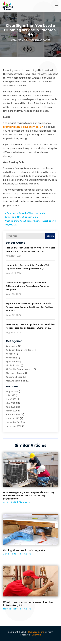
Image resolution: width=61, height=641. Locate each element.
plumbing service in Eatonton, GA (23, 126)
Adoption (10, 353)
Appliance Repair (14, 377)
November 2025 (14, 426)
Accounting (11, 346)
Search (50, 235)
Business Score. (36, 631)
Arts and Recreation (16, 380)
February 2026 (13, 414)
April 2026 (10, 407)
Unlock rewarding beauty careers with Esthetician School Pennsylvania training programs (27, 286)
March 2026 (12, 410)
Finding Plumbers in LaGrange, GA (24, 550)
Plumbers (45, 40)
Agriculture (11, 361)
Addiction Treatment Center (20, 350)
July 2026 (10, 395)
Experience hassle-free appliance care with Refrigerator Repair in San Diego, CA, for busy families (29, 307)
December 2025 (14, 422)
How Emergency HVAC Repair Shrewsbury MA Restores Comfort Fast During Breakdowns (28, 495)
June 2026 (11, 399)
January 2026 (12, 418)
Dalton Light (20, 40)
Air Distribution (13, 365)
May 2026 (10, 403)
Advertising (11, 357)
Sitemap (36, 634)
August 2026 (12, 391)
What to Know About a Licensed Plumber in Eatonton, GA (28, 604)
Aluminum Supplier (15, 373)
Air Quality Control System (19, 369)
